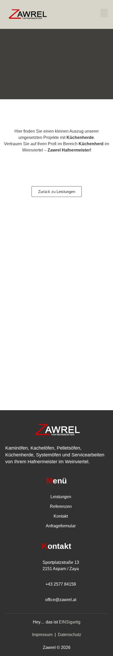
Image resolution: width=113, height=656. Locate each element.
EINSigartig (69, 622)
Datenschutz (69, 634)
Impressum (42, 634)
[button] (104, 13)
